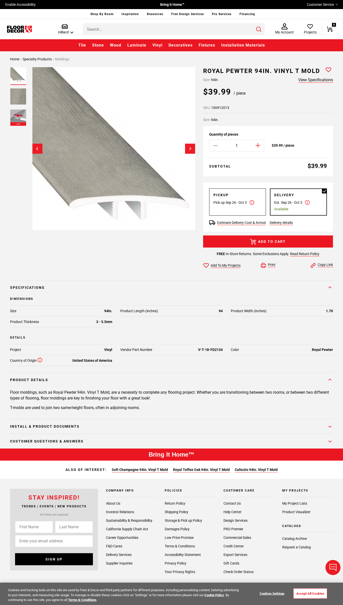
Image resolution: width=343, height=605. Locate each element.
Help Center (232, 512)
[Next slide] (190, 149)
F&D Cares (114, 546)
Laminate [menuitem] (136, 45)
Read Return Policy (304, 254)
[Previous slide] (37, 149)
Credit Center (233, 546)
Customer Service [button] (320, 5)
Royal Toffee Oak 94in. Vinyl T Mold (201, 470)
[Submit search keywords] (259, 29)
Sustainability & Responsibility (129, 520)
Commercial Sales (237, 538)
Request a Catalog (296, 547)
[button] (64, 29)
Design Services (235, 520)
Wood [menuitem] (115, 45)
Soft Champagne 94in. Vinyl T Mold (140, 470)
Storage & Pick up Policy (183, 520)
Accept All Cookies (310, 593)
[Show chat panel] (332, 567)
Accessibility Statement (183, 555)
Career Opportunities (122, 538)
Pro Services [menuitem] (222, 14)
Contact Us (232, 503)
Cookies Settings (272, 593)
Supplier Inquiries (119, 563)
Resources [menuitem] (155, 14)
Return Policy (175, 503)
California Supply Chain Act (127, 529)
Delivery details (281, 223)
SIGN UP (54, 559)
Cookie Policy (214, 595)
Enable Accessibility (20, 5)
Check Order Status (238, 572)
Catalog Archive (294, 539)
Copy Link (325, 265)
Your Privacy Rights (180, 572)
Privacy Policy (175, 563)
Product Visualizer (296, 512)
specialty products (37, 59)
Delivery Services (119, 555)
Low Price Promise (179, 538)
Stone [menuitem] (98, 45)
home (15, 59)
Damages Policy (177, 529)
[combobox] (174, 29)
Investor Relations (120, 512)
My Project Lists (294, 503)
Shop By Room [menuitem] (101, 14)
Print (271, 265)
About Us (113, 503)
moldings (62, 59)
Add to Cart (272, 241)
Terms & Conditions (180, 546)
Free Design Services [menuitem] (187, 14)
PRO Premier (233, 529)
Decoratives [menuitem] (180, 45)
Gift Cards (231, 563)
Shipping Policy (176, 512)
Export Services (235, 555)
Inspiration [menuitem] (130, 14)
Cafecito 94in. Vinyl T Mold (256, 470)
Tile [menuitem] (82, 45)
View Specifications (315, 79)
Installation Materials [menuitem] (243, 45)
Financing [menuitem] (247, 14)
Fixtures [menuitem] (207, 45)
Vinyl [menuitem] (157, 45)
